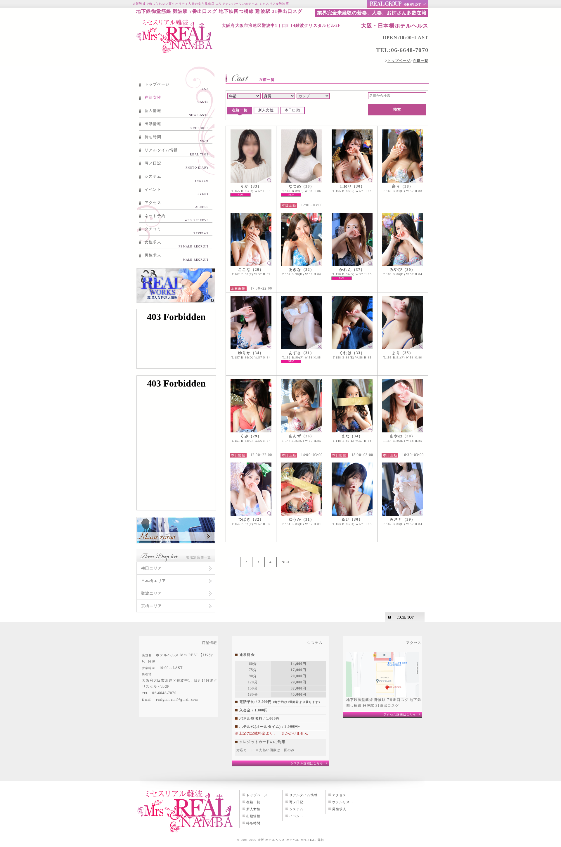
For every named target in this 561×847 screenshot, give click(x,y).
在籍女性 (177, 99)
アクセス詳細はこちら (400, 714)
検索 (397, 109)
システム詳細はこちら (306, 763)
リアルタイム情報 (177, 152)
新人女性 (266, 110)
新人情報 (177, 112)
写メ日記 (177, 165)
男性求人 (177, 257)
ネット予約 (177, 218)
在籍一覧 (239, 110)
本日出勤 (292, 110)
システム (177, 178)
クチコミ (177, 231)
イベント (177, 191)
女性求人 (177, 244)
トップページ (177, 86)
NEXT (287, 562)
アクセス (177, 204)
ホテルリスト (343, 802)
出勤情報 (177, 126)
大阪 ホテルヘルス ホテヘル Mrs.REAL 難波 (291, 839)
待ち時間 (177, 139)
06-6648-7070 (409, 50)
